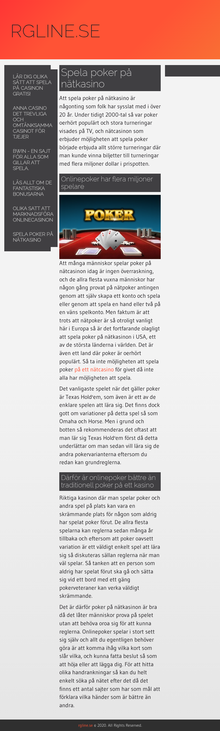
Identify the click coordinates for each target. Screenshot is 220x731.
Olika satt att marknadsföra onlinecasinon (33, 214)
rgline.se (85, 725)
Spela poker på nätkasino (33, 237)
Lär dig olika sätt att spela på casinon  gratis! (32, 85)
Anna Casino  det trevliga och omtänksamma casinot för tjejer (32, 122)
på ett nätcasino (94, 369)
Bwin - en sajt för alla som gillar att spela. (31, 159)
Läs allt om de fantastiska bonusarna (32, 188)
